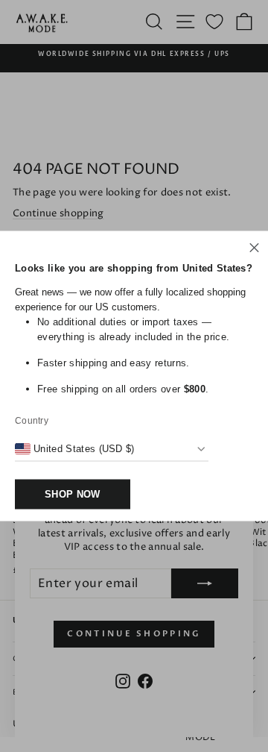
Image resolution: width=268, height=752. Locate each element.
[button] (254, 249)
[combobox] (75, 449)
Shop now (72, 494)
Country (31, 421)
